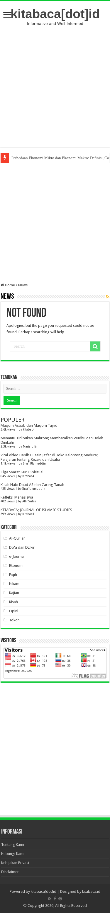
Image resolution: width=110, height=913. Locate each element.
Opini (13, 611)
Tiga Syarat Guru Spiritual (22, 472)
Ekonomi (16, 565)
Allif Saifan (29, 501)
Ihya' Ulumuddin (34, 463)
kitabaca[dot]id (55, 14)
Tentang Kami (12, 844)
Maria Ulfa (30, 446)
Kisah (13, 602)
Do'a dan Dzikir (22, 547)
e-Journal (17, 556)
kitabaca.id (91, 891)
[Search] (95, 346)
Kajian (14, 593)
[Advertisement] (55, 87)
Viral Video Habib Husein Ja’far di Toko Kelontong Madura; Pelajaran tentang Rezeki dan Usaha (49, 457)
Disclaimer (10, 872)
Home (9, 285)
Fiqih (13, 574)
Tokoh (14, 620)
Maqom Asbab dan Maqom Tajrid (29, 425)
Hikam (14, 584)
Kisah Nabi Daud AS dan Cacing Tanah (32, 484)
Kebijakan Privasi (15, 863)
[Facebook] (55, 898)
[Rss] (50, 898)
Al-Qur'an (17, 538)
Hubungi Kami (12, 853)
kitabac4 (29, 429)
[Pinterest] (60, 898)
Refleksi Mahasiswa (17, 497)
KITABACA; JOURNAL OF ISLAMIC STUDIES (36, 510)
